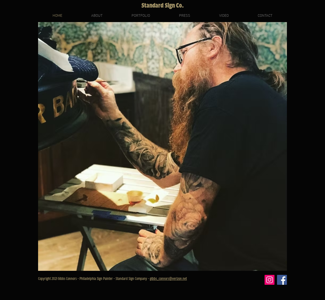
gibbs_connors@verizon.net (168, 278)
